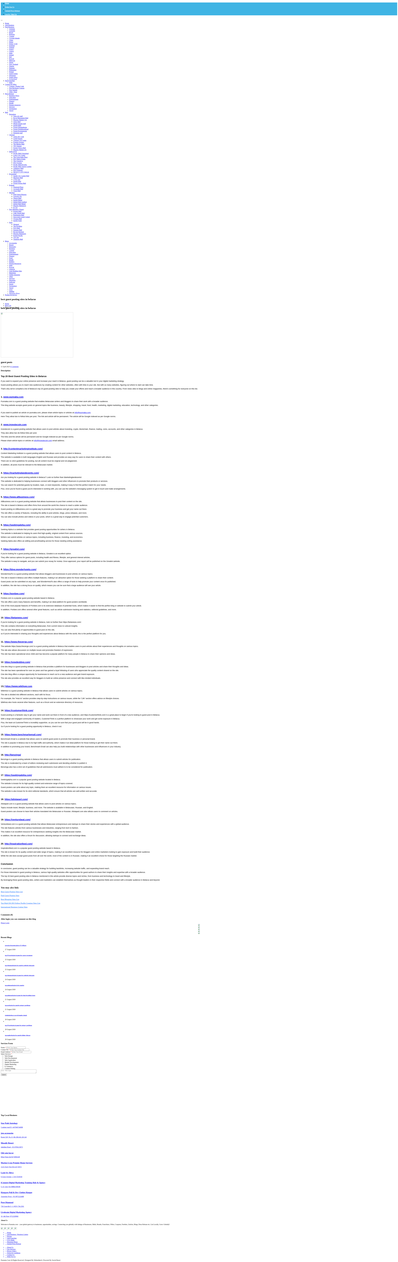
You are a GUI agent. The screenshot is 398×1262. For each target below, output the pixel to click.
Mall (6, 112)
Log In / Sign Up (11, 14)
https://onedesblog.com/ (17, 662)
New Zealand (13, 64)
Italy (10, 57)
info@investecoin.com (43, 441)
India (10, 53)
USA (11, 290)
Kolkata (11, 185)
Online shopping (14, 275)
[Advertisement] (199, 1091)
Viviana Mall (17, 219)
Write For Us (9, 7)
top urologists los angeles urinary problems (17, 1005)
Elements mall (17, 133)
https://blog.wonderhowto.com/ (19, 569)
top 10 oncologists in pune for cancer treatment (18, 955)
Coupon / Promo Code (16, 86)
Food (11, 258)
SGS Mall (16, 228)
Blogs (7, 241)
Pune (10, 222)
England (12, 46)
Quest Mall (17, 191)
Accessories (13, 243)
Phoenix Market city (20, 150)
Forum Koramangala (20, 131)
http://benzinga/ (13, 754)
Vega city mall (18, 116)
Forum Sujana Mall (19, 183)
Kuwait (11, 59)
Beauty (11, 245)
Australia (12, 31)
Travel (11, 110)
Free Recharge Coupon (16, 88)
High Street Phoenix (20, 194)
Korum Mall (17, 211)
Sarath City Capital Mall (21, 176)
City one (16, 237)
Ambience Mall (18, 168)
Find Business (9, 27)
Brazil (11, 32)
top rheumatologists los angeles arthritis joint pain (19, 965)
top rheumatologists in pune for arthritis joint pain (19, 975)
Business (12, 249)
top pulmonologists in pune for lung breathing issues (20, 995)
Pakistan (12, 68)
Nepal (11, 62)
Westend (16, 224)
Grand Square (17, 138)
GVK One (16, 179)
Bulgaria (12, 34)
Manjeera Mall (18, 178)
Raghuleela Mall (18, 215)
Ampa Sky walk (18, 137)
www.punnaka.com (13, 397)
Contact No (5, 1050)
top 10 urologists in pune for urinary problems (18, 1025)
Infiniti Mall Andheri (20, 202)
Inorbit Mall (17, 125)
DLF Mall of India (19, 159)
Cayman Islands (14, 38)
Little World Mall (19, 213)
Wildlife (11, 291)
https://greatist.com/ (14, 549)
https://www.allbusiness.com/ (19, 497)
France (11, 49)
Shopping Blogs (14, 293)
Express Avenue (18, 142)
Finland (11, 47)
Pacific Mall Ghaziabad (21, 153)
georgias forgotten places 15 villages (15, 945)
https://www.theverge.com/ (18, 641)
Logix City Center (19, 155)
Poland (11, 72)
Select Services (6, 1054)
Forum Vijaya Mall (19, 148)
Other (11, 277)
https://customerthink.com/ (19, 710)
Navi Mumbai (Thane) (16, 209)
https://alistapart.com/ (16, 799)
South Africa (13, 77)
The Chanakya (18, 161)
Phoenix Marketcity (19, 206)
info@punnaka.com (83, 413)
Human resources (15, 105)
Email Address (6, 1052)
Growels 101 (17, 196)
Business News (14, 96)
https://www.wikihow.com (18, 686)
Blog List (8, 305)
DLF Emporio (18, 170)
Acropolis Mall (18, 189)
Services (12, 107)
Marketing (12, 273)
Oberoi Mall (17, 198)
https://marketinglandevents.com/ (21, 473)
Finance (11, 101)
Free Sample (13, 90)
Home (7, 3)
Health (11, 103)
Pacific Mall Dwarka (20, 165)
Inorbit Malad (17, 200)
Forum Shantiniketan (20, 127)
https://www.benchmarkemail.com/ (23, 734)
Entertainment (13, 99)
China (11, 40)
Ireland (11, 55)
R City (15, 207)
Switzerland (13, 79)
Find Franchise (10, 81)
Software (12, 282)
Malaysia (12, 60)
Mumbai (12, 193)
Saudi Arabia (13, 74)
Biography (12, 247)
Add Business (9, 25)
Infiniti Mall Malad (19, 204)
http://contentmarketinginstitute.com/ (23, 448)
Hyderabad (12, 174)
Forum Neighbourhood (20, 129)
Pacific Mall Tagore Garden (22, 166)
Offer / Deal (13, 92)
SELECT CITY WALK (21, 172)
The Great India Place (20, 157)
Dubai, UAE (13, 44)
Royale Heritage (18, 232)
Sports (11, 284)
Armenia (12, 29)
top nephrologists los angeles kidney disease (17, 1035)
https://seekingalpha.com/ (17, 525)
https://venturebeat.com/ (17, 819)
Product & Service (11, 295)
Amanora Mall (18, 239)
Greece (11, 51)
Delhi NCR (13, 152)
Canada (11, 36)
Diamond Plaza (18, 187)
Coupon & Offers (10, 84)
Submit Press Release (12, 11)
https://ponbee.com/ (13, 593)
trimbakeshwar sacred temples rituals (16, 1015)
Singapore (12, 75)
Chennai (12, 135)
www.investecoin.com (15, 424)
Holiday (11, 262)
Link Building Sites (15, 271)
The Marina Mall (18, 144)
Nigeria (11, 66)
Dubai (11, 42)
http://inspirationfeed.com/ (19, 843)
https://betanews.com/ (16, 617)
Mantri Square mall (19, 124)
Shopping (12, 280)
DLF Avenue (17, 163)
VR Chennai (17, 146)
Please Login (5, 923)
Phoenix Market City (20, 120)
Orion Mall (17, 122)
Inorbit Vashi (17, 221)
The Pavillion (17, 226)
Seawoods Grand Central (21, 217)
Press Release (9, 94)
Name (3, 1047)
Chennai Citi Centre (19, 140)
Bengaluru (12, 114)
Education (12, 97)
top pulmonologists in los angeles (14, 985)
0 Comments (14, 367)
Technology (13, 109)
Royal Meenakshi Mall (20, 118)
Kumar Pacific (18, 235)
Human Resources (15, 263)
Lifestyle (12, 269)
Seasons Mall (17, 230)
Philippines (12, 70)
